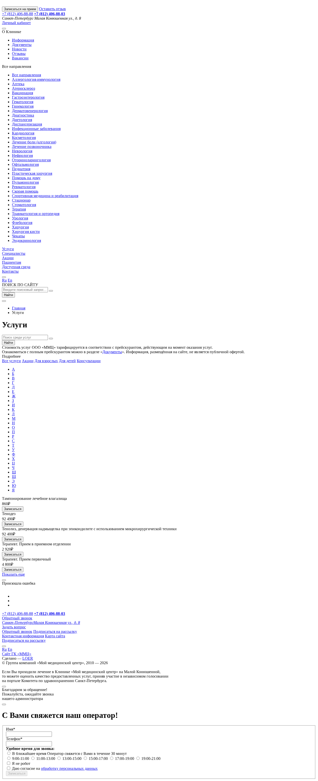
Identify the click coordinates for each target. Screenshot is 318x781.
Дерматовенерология (30, 111)
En (10, 280)
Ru (4, 280)
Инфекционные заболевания (36, 129)
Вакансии (20, 58)
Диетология (22, 120)
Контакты (10, 271)
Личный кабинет (16, 23)
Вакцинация (22, 93)
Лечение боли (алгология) (34, 142)
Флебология (22, 222)
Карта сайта (55, 636)
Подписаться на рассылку (55, 631)
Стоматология (24, 205)
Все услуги (11, 361)
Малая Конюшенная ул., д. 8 (41, 622)
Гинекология (23, 106)
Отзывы (19, 53)
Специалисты (13, 253)
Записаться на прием (20, 9)
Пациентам (11, 262)
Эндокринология (26, 240)
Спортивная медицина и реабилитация (45, 196)
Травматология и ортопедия (35, 214)
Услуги (8, 249)
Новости (19, 49)
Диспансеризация (27, 124)
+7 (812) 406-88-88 (17, 14)
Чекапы (18, 236)
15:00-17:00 (99, 758)
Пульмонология (25, 182)
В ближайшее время (29, 753)
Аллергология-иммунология (36, 79)
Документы (22, 45)
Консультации (89, 361)
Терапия (19, 209)
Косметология (24, 137)
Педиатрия (21, 169)
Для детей (67, 361)
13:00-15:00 (72, 758)
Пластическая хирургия (32, 173)
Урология (20, 218)
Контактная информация (23, 636)
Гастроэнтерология (28, 97)
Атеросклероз (23, 88)
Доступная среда (16, 267)
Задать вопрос (14, 627)
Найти (8, 295)
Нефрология (22, 155)
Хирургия (20, 227)
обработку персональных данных (69, 768)
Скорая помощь (25, 191)
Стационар (21, 200)
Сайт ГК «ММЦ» (16, 654)
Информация (23, 40)
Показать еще (13, 574)
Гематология (22, 102)
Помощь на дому (26, 178)
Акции (8, 258)
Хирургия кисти (26, 231)
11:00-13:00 (46, 758)
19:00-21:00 (150, 758)
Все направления (26, 75)
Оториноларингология (31, 160)
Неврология (22, 151)
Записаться (12, 509)
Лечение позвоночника (31, 146)
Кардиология (23, 133)
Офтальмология (25, 164)
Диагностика (23, 115)
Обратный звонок (17, 618)
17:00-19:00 (125, 758)
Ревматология (24, 187)
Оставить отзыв (52, 9)
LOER (27, 658)
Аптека (18, 84)
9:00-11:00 (21, 758)
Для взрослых (46, 361)
